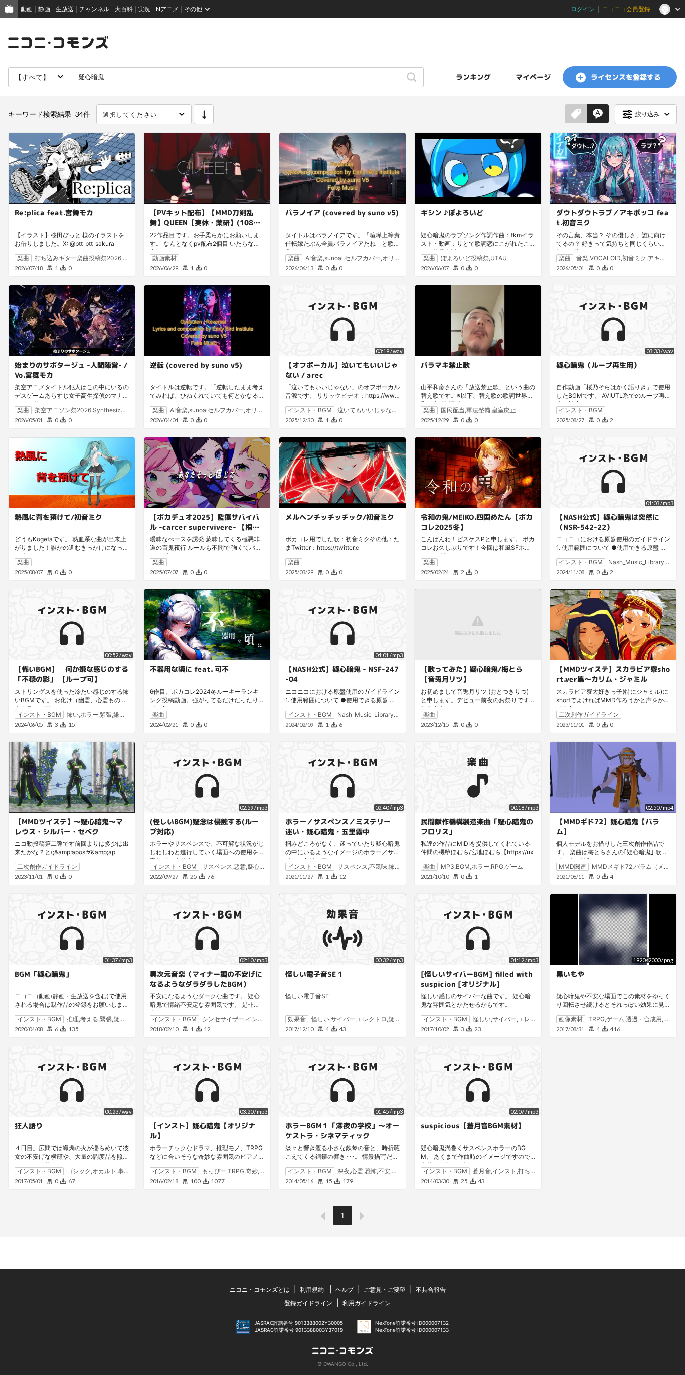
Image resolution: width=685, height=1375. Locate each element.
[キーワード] (598, 114)
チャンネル (94, 9)
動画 (27, 9)
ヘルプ (344, 1289)
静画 (44, 9)
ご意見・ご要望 (385, 1289)
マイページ (533, 77)
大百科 (124, 9)
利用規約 (312, 1289)
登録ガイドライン (308, 1303)
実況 (144, 9)
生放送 (65, 9)
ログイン (583, 9)
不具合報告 (431, 1289)
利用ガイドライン (366, 1303)
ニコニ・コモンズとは (260, 1289)
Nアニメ (167, 9)
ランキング (473, 77)
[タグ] (576, 114)
